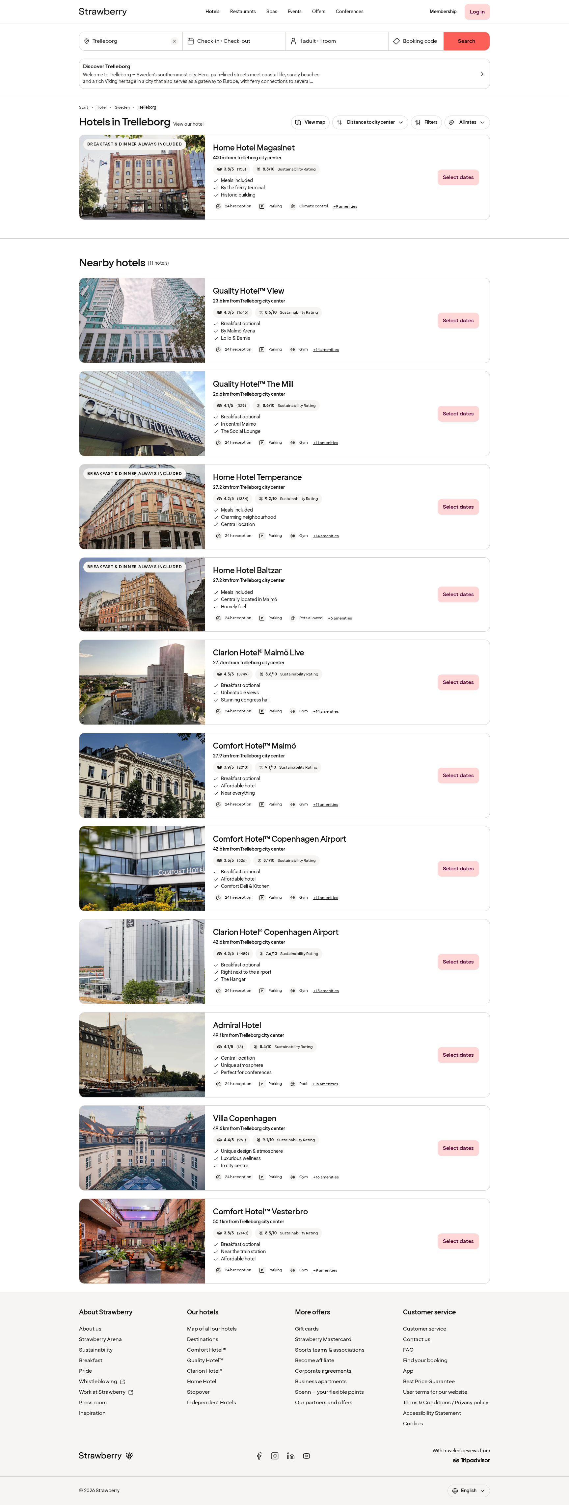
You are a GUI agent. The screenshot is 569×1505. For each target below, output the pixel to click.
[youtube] (307, 1456)
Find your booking (425, 1360)
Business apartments (321, 1381)
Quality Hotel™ (205, 1360)
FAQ (408, 1350)
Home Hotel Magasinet (254, 148)
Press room (93, 1402)
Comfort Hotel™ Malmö (254, 746)
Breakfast (90, 1360)
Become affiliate (314, 1360)
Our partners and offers (323, 1402)
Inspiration (92, 1413)
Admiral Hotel (237, 1025)
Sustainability (96, 1350)
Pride (85, 1371)
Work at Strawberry (102, 1392)
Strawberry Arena (100, 1339)
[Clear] (174, 41)
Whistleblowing (98, 1381)
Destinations (202, 1339)
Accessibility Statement (432, 1413)
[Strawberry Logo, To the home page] (103, 12)
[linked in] (291, 1456)
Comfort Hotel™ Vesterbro (260, 1211)
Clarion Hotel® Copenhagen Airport (276, 932)
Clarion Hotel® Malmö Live (258, 652)
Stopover (198, 1392)
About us (90, 1329)
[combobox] (130, 41)
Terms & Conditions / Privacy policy (445, 1402)
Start (83, 107)
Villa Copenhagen (245, 1118)
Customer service (424, 1329)
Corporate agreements (323, 1371)
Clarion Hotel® (204, 1371)
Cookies (413, 1423)
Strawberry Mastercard (323, 1339)
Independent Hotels (211, 1402)
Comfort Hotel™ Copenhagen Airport (279, 839)
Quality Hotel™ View (248, 291)
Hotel (101, 107)
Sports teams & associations (330, 1350)
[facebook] (259, 1456)
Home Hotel (201, 1381)
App (408, 1371)
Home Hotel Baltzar (247, 570)
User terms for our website (435, 1392)
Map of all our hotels (212, 1329)
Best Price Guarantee (429, 1381)
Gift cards (307, 1329)
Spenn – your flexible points (329, 1392)
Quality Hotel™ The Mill (253, 384)
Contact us (416, 1339)
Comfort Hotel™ (207, 1350)
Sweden (122, 107)
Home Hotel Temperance (257, 477)
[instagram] (275, 1456)
